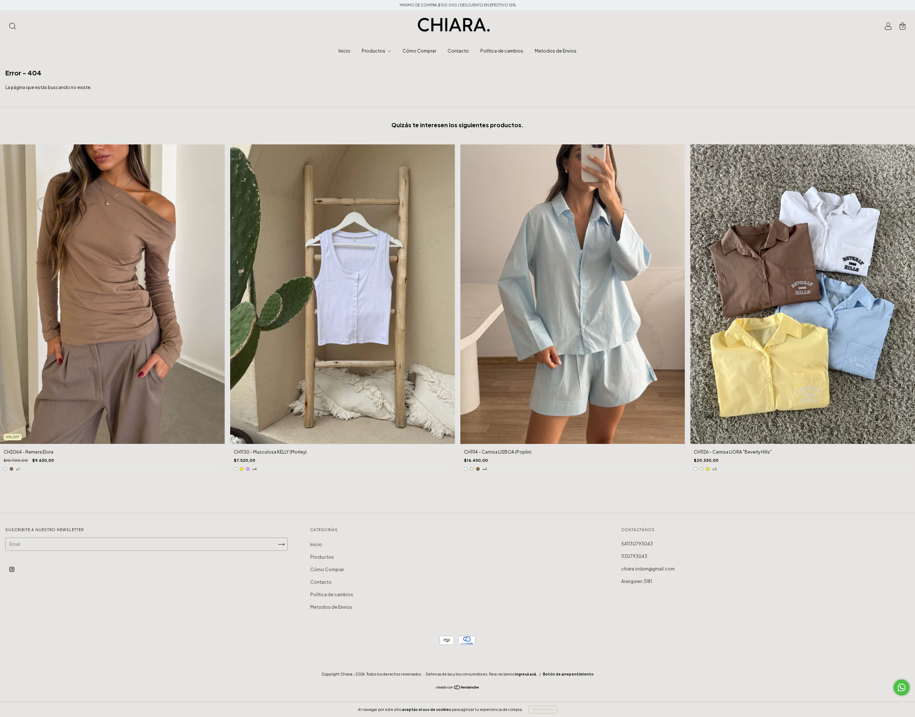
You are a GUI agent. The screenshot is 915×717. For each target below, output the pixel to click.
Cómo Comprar (419, 51)
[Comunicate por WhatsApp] (902, 687)
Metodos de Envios (556, 51)
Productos (374, 51)
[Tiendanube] (457, 688)
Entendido (542, 709)
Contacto (458, 51)
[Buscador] (12, 27)
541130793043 (637, 544)
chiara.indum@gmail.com (648, 569)
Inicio (344, 51)
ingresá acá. (526, 674)
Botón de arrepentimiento (568, 674)
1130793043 (634, 556)
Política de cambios (501, 51)
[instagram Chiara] (11, 569)
